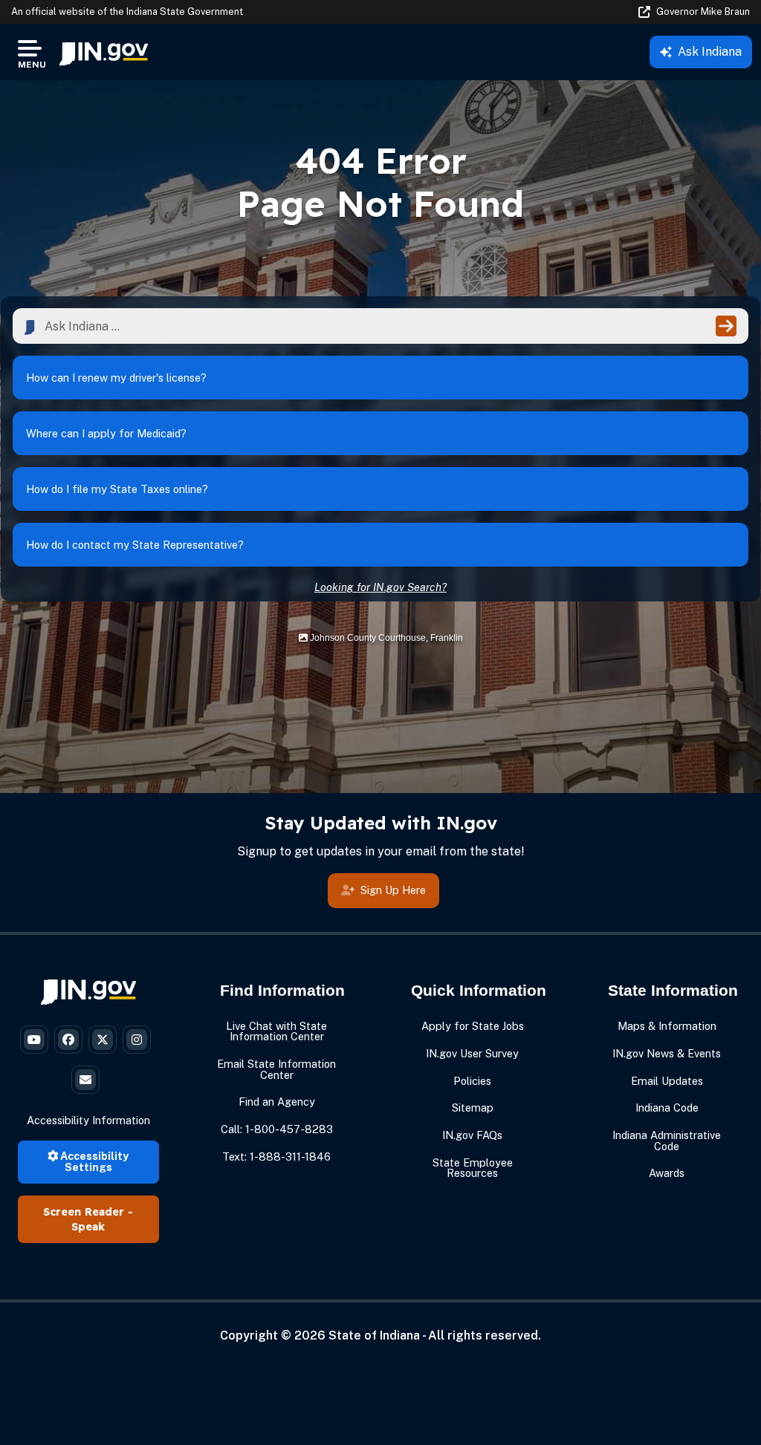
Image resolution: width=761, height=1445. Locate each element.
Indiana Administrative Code (666, 1140)
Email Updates (667, 1080)
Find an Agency (277, 1101)
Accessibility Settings (93, 1160)
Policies (472, 1080)
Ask (710, 52)
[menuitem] (104, 52)
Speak (88, 1226)
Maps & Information (667, 1026)
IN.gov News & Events (666, 1053)
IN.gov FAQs (472, 1135)
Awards (666, 1173)
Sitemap (472, 1107)
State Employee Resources (473, 1167)
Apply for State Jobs (472, 1026)
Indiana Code (667, 1107)
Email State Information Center (276, 1068)
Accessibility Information (88, 1120)
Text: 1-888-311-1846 (276, 1156)
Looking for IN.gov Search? (380, 587)
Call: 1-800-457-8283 (277, 1129)
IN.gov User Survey (472, 1053)
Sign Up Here (393, 890)
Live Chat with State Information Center (276, 1031)
